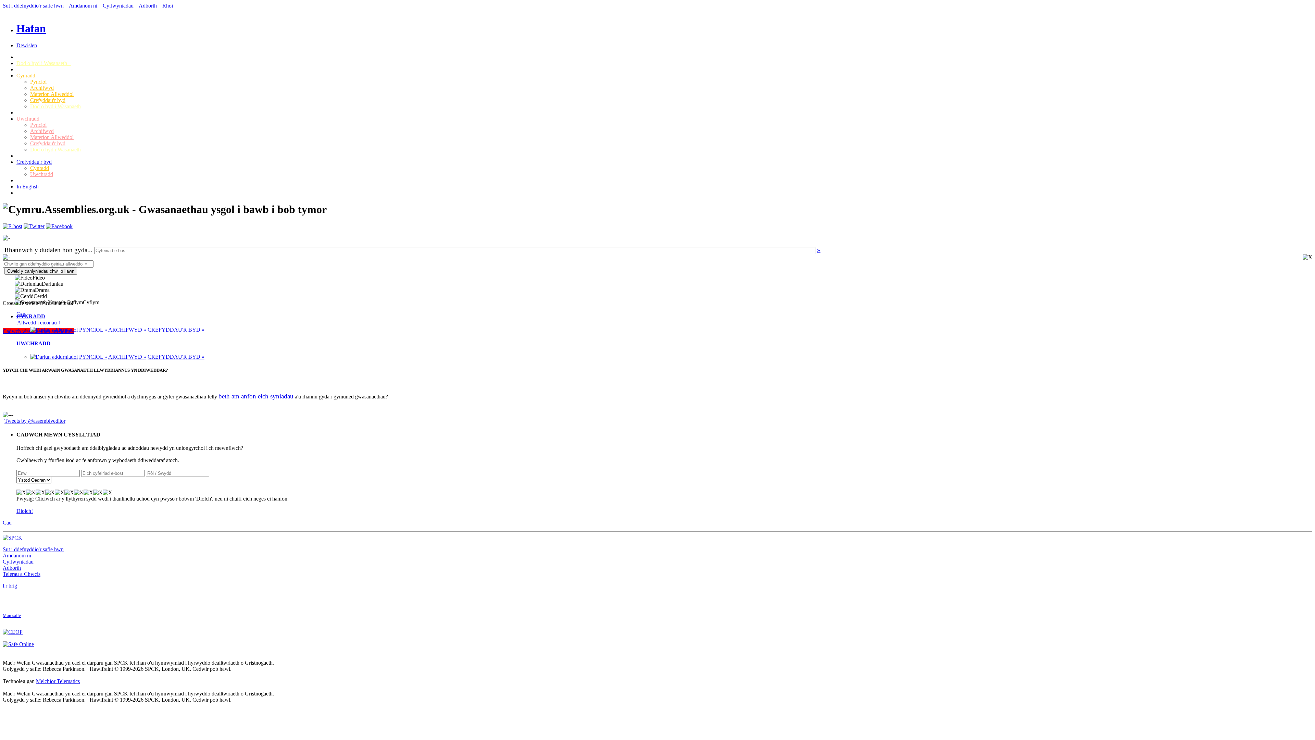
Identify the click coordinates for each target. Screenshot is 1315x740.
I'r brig (10, 586)
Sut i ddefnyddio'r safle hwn (33, 6)
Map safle (12, 615)
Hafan (31, 28)
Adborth (148, 6)
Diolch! (24, 511)
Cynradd (31, 75)
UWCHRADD (33, 343)
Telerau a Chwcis (21, 574)
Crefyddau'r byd (47, 100)
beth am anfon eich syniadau (255, 396)
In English (27, 186)
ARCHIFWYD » (127, 330)
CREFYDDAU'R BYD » (176, 330)
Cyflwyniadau (118, 6)
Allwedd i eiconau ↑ (39, 322)
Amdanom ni (83, 6)
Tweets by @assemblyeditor (34, 421)
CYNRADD (30, 316)
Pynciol (38, 82)
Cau (7, 523)
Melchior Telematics (58, 681)
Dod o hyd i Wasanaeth (43, 63)
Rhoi (167, 6)
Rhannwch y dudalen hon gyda (45, 250)
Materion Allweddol (52, 94)
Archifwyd (42, 88)
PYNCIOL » (93, 330)
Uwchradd (30, 119)
